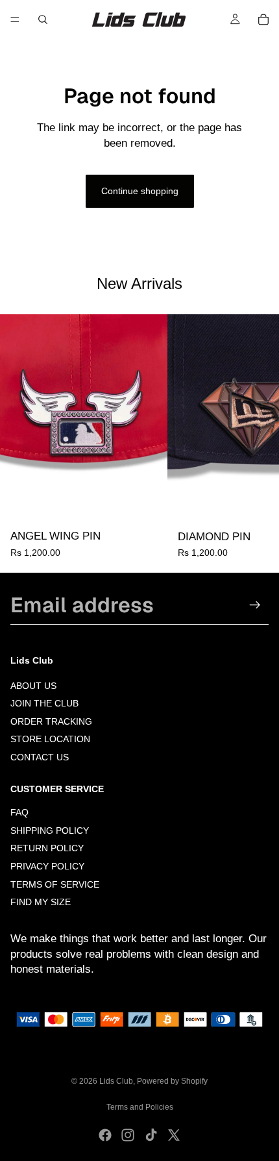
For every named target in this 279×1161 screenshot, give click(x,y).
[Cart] (263, 19)
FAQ (19, 813)
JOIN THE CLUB (44, 703)
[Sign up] (255, 605)
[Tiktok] (151, 1135)
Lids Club (116, 1081)
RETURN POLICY (47, 848)
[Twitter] (174, 1135)
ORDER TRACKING (51, 721)
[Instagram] (128, 1135)
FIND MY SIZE (40, 902)
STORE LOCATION (50, 739)
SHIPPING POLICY (49, 830)
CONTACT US (39, 757)
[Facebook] (105, 1135)
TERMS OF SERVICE (54, 884)
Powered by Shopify (172, 1081)
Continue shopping (139, 191)
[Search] (43, 19)
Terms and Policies (139, 1107)
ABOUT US (33, 685)
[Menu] (15, 19)
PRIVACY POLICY (47, 866)
